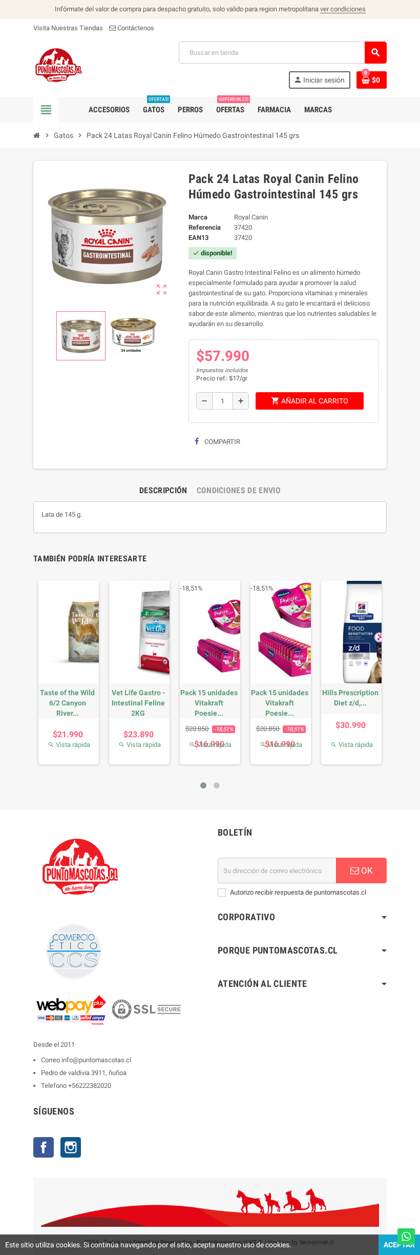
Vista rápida (62, 744)
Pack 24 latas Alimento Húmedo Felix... (61, 703)
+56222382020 (89, 1085)
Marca (197, 217)
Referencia (204, 227)
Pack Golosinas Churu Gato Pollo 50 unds (131, 703)
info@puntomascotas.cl (96, 1060)
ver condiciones (343, 9)
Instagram (70, 1147)
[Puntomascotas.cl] (58, 64)
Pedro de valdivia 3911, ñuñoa (84, 1073)
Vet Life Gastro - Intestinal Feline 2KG (343, 703)
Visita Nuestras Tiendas (68, 28)
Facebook (43, 1147)
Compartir (221, 442)
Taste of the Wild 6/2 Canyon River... (273, 703)
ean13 (198, 237)
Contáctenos (135, 28)
